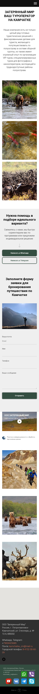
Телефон (5, 361)
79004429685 (9, 643)
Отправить (19, 396)
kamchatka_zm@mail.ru (20, 646)
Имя (3, 349)
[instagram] (3, 659)
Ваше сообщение (9, 373)
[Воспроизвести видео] (19, 421)
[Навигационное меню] (35, 3)
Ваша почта (7, 337)
